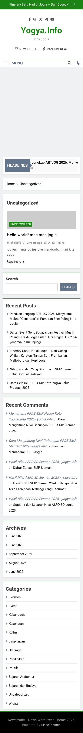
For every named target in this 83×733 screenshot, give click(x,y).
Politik (13, 668)
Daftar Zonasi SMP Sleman (32, 468)
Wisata (14, 703)
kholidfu (15, 242)
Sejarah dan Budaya (22, 686)
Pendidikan (16, 659)
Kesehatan (16, 624)
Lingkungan (17, 641)
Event (13, 606)
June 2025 (16, 545)
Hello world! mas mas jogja (32, 234)
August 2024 (17, 563)
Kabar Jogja (17, 615)
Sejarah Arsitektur (21, 677)
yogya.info (41, 30)
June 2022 (16, 572)
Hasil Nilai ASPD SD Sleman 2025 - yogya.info (43, 462)
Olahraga (15, 650)
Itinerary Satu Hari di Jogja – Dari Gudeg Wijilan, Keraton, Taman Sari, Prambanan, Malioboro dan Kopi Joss (37, 4)
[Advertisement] (41, 113)
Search (12, 279)
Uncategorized (20, 224)
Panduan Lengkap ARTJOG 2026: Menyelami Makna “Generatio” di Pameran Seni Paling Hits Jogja (43, 318)
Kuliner (14, 632)
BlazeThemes (50, 725)
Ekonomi (15, 597)
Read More (14, 261)
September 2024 (20, 554)
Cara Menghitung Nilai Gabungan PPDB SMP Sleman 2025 (42, 425)
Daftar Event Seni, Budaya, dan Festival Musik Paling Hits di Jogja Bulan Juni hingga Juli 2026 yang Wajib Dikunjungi (43, 337)
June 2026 (16, 536)
